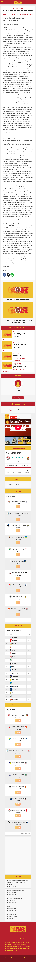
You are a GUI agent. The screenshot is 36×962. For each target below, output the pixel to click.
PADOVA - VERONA (18, 561)
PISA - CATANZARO (18, 597)
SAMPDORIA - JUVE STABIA (18, 525)
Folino (8, 906)
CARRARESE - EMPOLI (18, 739)
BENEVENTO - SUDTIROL (18, 608)
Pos (7, 634)
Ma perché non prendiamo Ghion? (16, 890)
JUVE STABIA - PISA (18, 763)
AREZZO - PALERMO (18, 573)
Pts (29, 634)
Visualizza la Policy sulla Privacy (13, 957)
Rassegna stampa (18, 8)
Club (11, 634)
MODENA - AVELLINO (18, 775)
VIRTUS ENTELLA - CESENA (18, 513)
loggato (11, 410)
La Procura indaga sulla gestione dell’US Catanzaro (20, 366)
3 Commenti (14, 14)
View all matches (25, 619)
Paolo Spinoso (8, 371)
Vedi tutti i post (18, 398)
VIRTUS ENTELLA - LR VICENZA (18, 751)
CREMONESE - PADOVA (18, 810)
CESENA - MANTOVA (18, 787)
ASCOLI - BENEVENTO (18, 727)
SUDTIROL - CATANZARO (18, 457)
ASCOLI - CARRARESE (18, 537)
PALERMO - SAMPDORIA (18, 822)
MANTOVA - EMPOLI (18, 585)
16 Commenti (22, 338)
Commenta (22, 369)
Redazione (7, 339)
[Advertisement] (18, 855)
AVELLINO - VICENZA (18, 549)
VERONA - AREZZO (18, 798)
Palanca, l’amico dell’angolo (18, 356)
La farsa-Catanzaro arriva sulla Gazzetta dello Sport (19, 346)
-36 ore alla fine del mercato (14, 898)
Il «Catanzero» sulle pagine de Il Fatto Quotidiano (19, 335)
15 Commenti (23, 349)
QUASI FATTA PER (11, 914)
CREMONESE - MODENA (18, 501)
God (21, 14)
